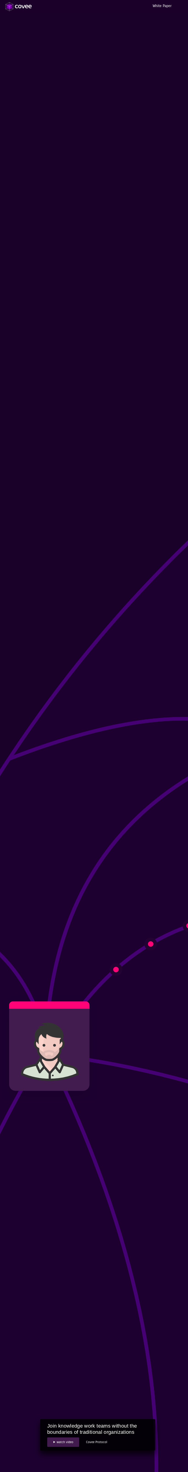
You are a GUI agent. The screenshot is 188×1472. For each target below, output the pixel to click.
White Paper (162, 6)
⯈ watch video (63, 1442)
